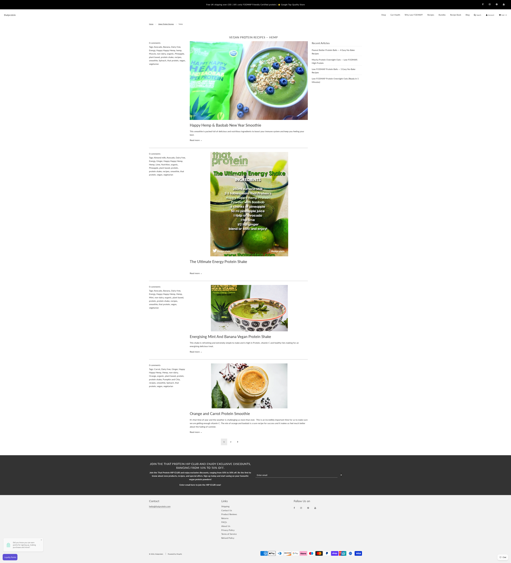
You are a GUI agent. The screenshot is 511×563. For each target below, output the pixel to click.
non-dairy (161, 53)
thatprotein (7, 14)
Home (151, 24)
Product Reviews (229, 514)
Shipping (225, 506)
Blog (467, 15)
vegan (182, 60)
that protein (172, 60)
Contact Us (226, 510)
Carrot (157, 369)
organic (170, 53)
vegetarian (154, 64)
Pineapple (179, 53)
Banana (166, 47)
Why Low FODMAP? (414, 15)
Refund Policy (227, 538)
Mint (151, 297)
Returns (224, 518)
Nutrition (165, 164)
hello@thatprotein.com (159, 506)
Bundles (442, 15)
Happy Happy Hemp (165, 50)
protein (174, 168)
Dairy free (175, 47)
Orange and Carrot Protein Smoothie (220, 413)
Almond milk (160, 157)
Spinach (162, 60)
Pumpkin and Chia (171, 379)
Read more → (196, 140)
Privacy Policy (227, 530)
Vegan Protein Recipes (166, 24)
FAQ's (224, 522)
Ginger (159, 161)
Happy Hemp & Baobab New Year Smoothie (225, 125)
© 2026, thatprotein (156, 554)
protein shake (167, 57)
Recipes (430, 15)
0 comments (154, 43)
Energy (152, 50)
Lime (158, 164)
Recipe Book (455, 15)
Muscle (152, 53)
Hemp (152, 164)
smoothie (153, 60)
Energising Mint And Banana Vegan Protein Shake (230, 336)
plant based (154, 57)
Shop (383, 15)
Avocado (158, 47)
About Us (225, 526)
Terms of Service (229, 534)
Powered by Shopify (175, 554)
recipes (178, 57)
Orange (152, 376)
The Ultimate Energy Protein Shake (218, 261)
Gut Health (395, 15)
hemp (179, 50)
